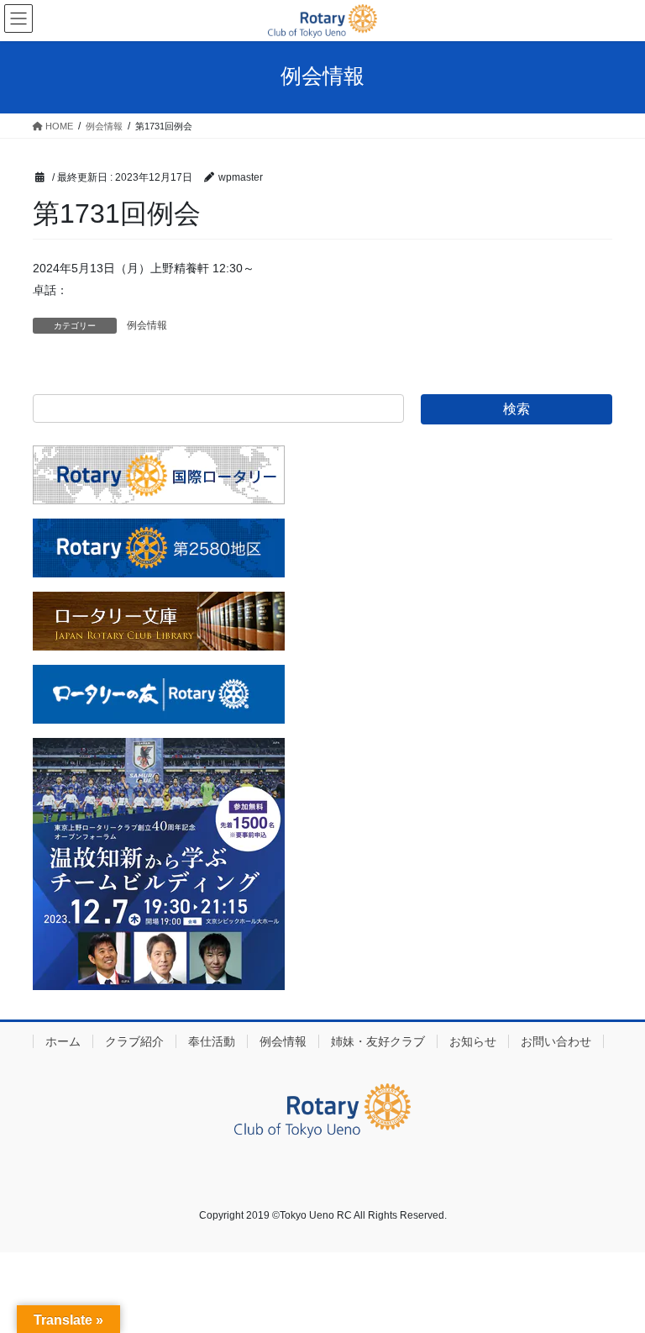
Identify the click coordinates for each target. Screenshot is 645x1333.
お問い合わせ (556, 1041)
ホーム (63, 1041)
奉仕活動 (211, 1041)
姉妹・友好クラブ (378, 1041)
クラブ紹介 (134, 1041)
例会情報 (147, 325)
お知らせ (472, 1041)
